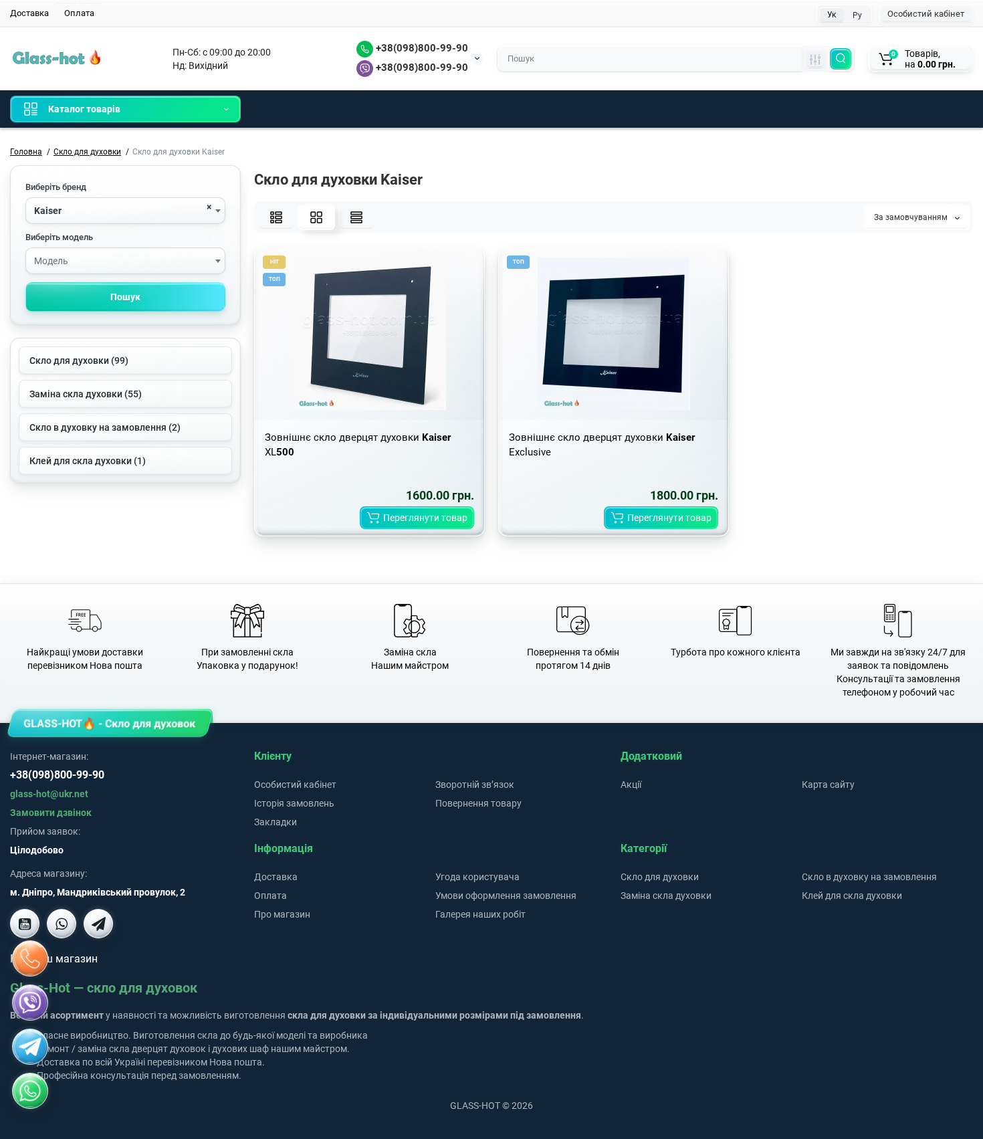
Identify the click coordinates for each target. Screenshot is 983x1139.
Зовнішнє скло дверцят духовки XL (358, 444)
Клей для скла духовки (852, 895)
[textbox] (125, 261)
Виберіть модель (59, 237)
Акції (631, 784)
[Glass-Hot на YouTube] (24, 923)
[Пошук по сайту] (840, 59)
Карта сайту (828, 784)
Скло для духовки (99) (78, 360)
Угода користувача (477, 876)
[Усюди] (815, 59)
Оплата (79, 13)
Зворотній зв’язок (474, 784)
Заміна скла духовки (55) (85, 394)
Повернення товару (478, 803)
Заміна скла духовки (666, 895)
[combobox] (125, 210)
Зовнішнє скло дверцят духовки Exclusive (602, 444)
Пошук (125, 297)
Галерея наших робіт (480, 914)
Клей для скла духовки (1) (87, 460)
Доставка (29, 13)
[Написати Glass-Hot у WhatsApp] (30, 1091)
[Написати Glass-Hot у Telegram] (98, 923)
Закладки (275, 822)
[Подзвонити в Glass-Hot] (30, 958)
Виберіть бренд (55, 187)
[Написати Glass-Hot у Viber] (61, 923)
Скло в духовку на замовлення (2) (105, 427)
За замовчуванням (912, 217)
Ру (857, 15)
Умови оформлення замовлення (505, 895)
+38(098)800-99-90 (420, 48)
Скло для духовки (660, 876)
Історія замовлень (294, 803)
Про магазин (282, 914)
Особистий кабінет (925, 14)
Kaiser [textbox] (48, 210)
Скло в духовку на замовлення (869, 876)
